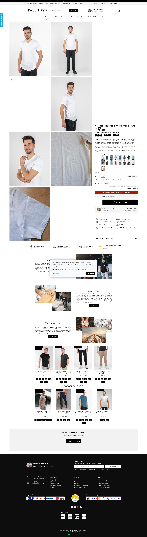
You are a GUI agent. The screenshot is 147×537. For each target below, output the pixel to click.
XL (46, 379)
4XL (46, 382)
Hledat (74, 10)
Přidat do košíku (120, 202)
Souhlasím (91, 273)
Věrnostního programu (112, 196)
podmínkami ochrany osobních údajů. (98, 469)
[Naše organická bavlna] (94, 330)
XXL (50, 379)
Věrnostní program (103, 480)
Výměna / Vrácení (43, 3)
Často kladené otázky (104, 485)
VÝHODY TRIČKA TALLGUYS (104, 216)
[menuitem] (44, 16)
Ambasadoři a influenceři (81, 485)
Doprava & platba (66, 3)
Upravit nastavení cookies (73, 531)
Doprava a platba (55, 483)
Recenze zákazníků (55, 3)
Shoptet (72, 534)
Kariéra (76, 483)
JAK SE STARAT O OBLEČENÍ (105, 238)
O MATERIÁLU (100, 233)
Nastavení (56, 273)
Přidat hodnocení (107, 136)
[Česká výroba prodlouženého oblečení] (53, 298)
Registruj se (53, 480)
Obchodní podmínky (104, 487)
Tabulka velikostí (132, 176)
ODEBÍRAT (113, 466)
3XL (42, 382)
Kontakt (81, 3)
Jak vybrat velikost (32, 3)
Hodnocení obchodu (80, 487)
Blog (75, 481)
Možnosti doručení (132, 188)
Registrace (103, 3)
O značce (74, 3)
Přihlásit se (53, 481)
